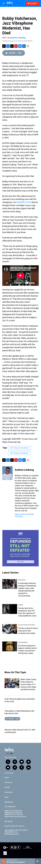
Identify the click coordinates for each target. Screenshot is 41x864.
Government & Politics (26, 625)
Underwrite (9, 792)
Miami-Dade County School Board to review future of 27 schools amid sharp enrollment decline (28, 684)
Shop (6, 797)
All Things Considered (19, 448)
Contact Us (8, 782)
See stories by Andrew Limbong (24, 515)
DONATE (33, 3)
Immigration (23, 642)
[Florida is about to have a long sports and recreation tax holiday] (9, 629)
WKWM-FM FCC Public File (14, 814)
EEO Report (9, 821)
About (7, 777)
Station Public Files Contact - (15, 826)
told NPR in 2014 (23, 202)
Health (20, 605)
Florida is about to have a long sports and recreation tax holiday (28, 630)
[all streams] (38, 861)
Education (22, 580)
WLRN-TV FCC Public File (13, 811)
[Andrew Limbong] (7, 473)
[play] (3, 861)
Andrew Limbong (17, 38)
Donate (7, 787)
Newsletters (9, 802)
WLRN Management (12, 834)
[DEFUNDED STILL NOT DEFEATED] (20, 548)
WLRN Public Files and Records (15, 816)
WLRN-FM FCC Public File (13, 812)
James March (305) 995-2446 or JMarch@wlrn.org (16, 831)
